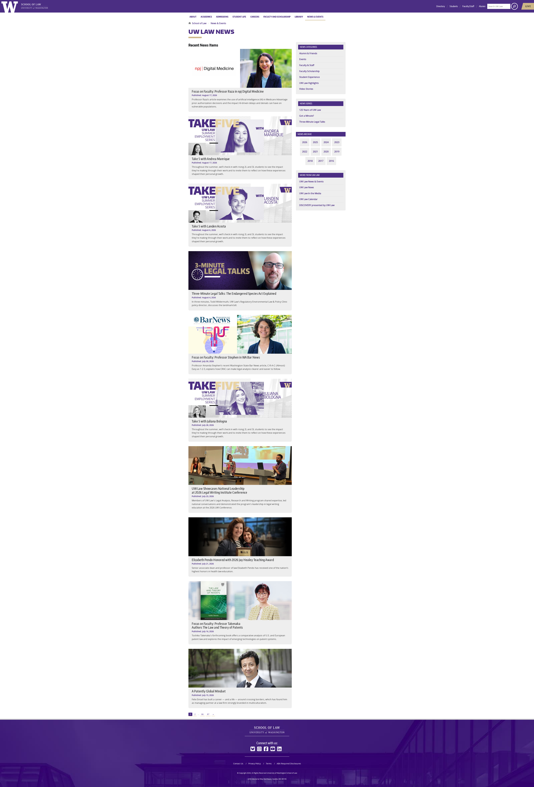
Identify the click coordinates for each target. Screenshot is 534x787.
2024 (326, 142)
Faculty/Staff (468, 6)
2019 (336, 151)
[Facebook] (266, 748)
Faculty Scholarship (309, 71)
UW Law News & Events (311, 181)
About (193, 16)
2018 (310, 160)
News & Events (315, 16)
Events (302, 59)
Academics (206, 16)
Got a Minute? (306, 115)
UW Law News (306, 187)
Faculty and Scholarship (277, 16)
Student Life (239, 16)
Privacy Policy (254, 763)
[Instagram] (259, 748)
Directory (440, 6)
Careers (254, 16)
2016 (331, 160)
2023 (336, 142)
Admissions (222, 16)
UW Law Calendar (308, 199)
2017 (320, 160)
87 (208, 714)
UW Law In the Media (310, 193)
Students (454, 6)
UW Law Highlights (309, 83)
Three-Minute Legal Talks (312, 121)
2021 (315, 151)
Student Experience (309, 77)
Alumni (482, 6)
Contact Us (238, 763)
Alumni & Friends (308, 53)
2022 (304, 151)
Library (299, 16)
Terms (269, 763)
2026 (304, 142)
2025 (315, 142)
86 (202, 714)
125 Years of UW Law (310, 109)
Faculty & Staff (306, 65)
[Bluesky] (252, 748)
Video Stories (306, 88)
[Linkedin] (279, 748)
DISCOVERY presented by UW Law (316, 205)
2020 (326, 151)
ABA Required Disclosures (289, 763)
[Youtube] (272, 748)
